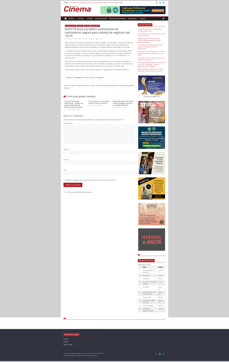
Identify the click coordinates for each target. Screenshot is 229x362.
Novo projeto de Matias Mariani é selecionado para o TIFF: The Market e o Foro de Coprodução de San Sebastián (151, 64)
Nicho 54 (99, 39)
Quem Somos (132, 18)
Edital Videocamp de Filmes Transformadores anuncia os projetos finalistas (123, 103)
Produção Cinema (101, 18)
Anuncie (143, 18)
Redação (82, 39)
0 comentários (91, 39)
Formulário (125, 70)
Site (65, 170)
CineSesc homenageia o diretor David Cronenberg (83, 77)
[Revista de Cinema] (66, 18)
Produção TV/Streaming (117, 18)
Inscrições (80, 26)
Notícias (71, 18)
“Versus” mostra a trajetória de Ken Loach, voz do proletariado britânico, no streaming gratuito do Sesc (99, 86)
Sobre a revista (68, 344)
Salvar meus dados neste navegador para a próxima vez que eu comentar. (91, 180)
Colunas (81, 18)
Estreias (90, 18)
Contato (66, 342)
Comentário (68, 123)
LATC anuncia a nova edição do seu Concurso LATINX (99, 102)
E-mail (66, 160)
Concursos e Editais (70, 26)
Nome (66, 149)
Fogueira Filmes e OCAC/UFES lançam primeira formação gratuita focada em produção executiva (149, 40)
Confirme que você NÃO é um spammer (78, 192)
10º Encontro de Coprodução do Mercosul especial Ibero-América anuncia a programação (96, 3)
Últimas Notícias (95, 26)
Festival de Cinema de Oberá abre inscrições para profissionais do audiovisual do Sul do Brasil (151, 53)
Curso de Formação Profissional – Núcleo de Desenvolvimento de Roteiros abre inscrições (73, 104)
